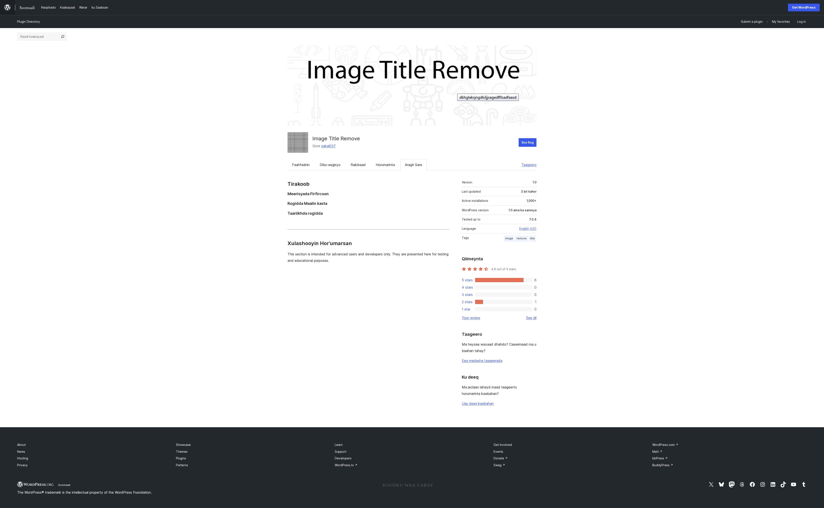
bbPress (660, 458)
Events (498, 451)
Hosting (22, 458)
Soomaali (64, 485)
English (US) (527, 228)
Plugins (181, 458)
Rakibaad (358, 165)
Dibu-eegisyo (330, 165)
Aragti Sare (413, 165)
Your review (471, 318)
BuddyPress (662, 465)
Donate (501, 458)
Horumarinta (385, 165)
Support (340, 451)
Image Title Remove (336, 138)
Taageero (528, 165)
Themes (182, 451)
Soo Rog (527, 142)
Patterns (182, 465)
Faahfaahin (301, 165)
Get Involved (503, 445)
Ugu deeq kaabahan (478, 403)
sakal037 (328, 146)
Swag (499, 465)
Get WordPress (804, 7)
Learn (339, 445)
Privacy (22, 465)
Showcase (183, 445)
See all (531, 318)
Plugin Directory (28, 21)
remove (522, 238)
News (21, 451)
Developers (343, 458)
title (532, 238)
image (509, 238)
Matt (657, 451)
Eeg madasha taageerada (482, 360)
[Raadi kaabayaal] (62, 36)
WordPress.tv (346, 465)
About (21, 445)
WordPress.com (665, 445)
